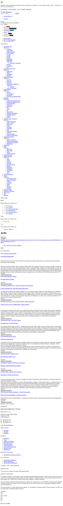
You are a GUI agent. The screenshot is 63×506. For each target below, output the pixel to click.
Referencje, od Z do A (9, 241)
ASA (10, 206)
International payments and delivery (12, 454)
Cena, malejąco (51, 240)
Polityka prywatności (9, 441)
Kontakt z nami (7, 448)
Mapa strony (7, 449)
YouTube (6, 431)
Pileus (11, 213)
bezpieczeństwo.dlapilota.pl (10, 463)
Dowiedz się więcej (24, 471)
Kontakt (23, 9)
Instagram (6, 433)
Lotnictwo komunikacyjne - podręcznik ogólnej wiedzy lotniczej (14, 288)
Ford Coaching (13, 212)
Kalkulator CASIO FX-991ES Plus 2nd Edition (11, 365)
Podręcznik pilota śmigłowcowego (8, 356)
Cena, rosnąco (43, 240)
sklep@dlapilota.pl (8, 425)
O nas (18, 9)
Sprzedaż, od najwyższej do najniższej (10, 240)
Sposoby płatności (8, 445)
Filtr (2, 248)
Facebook (6, 430)
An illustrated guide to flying (7, 339)
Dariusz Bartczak (13, 209)
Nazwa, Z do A (36, 240)
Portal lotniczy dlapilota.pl (10, 460)
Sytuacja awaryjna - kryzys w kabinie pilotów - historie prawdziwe (15, 304)
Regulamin (28, 9)
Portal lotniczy (4, 9)
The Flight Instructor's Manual (7, 279)
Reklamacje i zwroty (9, 442)
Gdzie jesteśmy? (12, 9)
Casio (11, 207)
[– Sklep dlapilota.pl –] (6, 12)
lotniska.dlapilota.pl (8, 461)
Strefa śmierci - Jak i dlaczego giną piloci (10, 374)
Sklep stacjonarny (8, 444)
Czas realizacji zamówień (10, 446)
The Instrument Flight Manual (7, 256)
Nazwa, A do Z (28, 240)
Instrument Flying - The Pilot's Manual (9, 323)
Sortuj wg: (3, 237)
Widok (2, 242)
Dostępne (3, 238)
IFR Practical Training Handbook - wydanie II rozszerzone (13, 395)
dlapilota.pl (12, 210)
